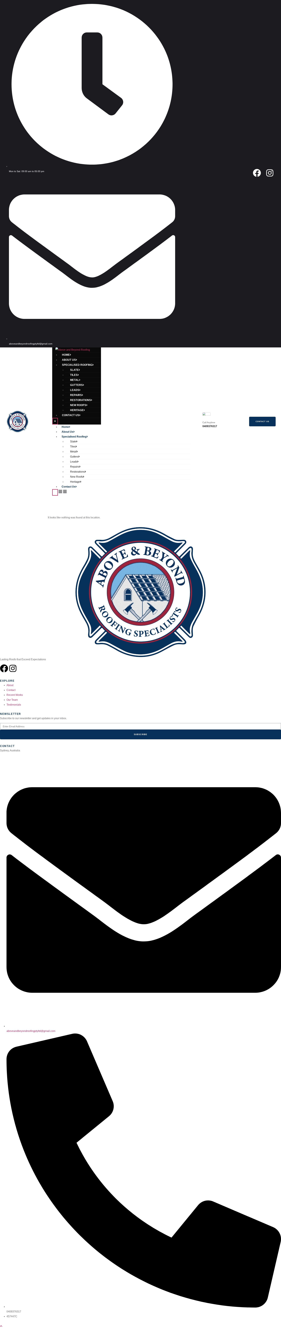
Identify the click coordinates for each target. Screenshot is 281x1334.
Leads (74, 390)
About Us (69, 359)
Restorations (80, 400)
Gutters (76, 385)
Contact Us (70, 415)
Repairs (76, 395)
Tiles (74, 375)
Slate (74, 370)
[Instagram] (270, 173)
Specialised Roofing (77, 364)
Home (66, 354)
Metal (74, 380)
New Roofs (78, 405)
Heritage (77, 410)
